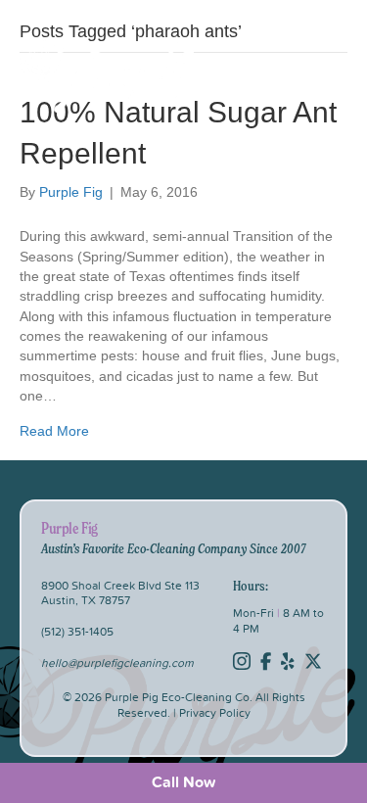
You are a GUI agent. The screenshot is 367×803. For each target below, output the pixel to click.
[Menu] (322, 75)
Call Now (183, 782)
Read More (54, 431)
